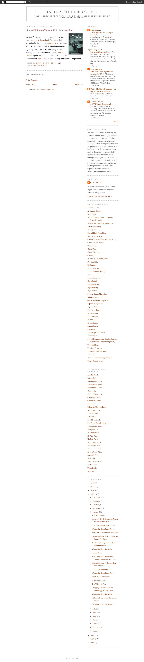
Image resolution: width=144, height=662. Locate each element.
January (96, 631)
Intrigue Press (92, 413)
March (95, 623)
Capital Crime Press (94, 394)
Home (54, 84)
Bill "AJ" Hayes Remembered (100, 104)
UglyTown (91, 471)
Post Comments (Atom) (45, 89)
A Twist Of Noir (96, 101)
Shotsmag (91, 329)
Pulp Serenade (96, 69)
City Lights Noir (93, 397)
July (94, 609)
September (97, 508)
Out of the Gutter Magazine (97, 300)
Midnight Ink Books (95, 426)
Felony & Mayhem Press (96, 407)
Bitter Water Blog (94, 226)
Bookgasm (91, 229)
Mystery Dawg (92, 287)
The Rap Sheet (96, 49)
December (97, 497)
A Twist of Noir (93, 207)
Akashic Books (40, 65)
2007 (92, 639)
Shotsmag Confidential (96, 332)
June (95, 612)
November (97, 501)
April (95, 620)
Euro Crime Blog (93, 268)
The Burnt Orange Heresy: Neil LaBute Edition (103, 544)
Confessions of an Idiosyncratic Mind (101, 239)
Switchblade (92, 464)
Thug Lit (90, 354)
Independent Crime (72, 11)
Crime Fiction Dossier (95, 242)
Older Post (79, 84)
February (96, 627)
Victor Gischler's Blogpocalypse (103, 89)
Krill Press (91, 416)
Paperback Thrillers (94, 306)
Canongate (91, 391)
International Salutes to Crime (100, 52)
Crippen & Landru (94, 400)
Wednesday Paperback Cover (103, 529)
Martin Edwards (93, 284)
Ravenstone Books (94, 448)
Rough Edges (95, 30)
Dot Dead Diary (93, 262)
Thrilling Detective (94, 348)
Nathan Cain (95, 182)
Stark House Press (94, 461)
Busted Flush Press (94, 387)
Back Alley (91, 214)
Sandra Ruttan (92, 326)
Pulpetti (90, 319)
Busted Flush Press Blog (96, 233)
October (96, 504)
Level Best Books (94, 420)
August (96, 512)
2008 (92, 635)
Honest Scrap (97, 552)
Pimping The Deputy (100, 569)
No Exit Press (92, 439)
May (95, 616)
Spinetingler (92, 335)
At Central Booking (95, 211)
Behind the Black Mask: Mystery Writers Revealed (100, 218)
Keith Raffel (92, 281)
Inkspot (90, 274)
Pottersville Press (93, 445)
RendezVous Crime (94, 452)
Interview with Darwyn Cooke (103, 525)
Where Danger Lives (95, 361)
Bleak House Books (95, 384)
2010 (92, 490)
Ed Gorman (91, 265)
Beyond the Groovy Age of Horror (100, 223)
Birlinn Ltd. (91, 378)
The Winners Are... (99, 515)
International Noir (94, 278)
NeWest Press (92, 436)
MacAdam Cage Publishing (97, 423)
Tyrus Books (92, 468)
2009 (92, 494)
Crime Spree (92, 245)
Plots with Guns (93, 310)
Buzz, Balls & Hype (95, 236)
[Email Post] (59, 63)
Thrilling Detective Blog (96, 351)
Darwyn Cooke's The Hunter (102, 604)
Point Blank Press (94, 442)
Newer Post (30, 84)
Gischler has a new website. (99, 91)
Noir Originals (92, 297)
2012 (92, 483)
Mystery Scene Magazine (97, 294)
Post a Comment (32, 80)
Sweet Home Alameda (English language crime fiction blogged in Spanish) (102, 340)
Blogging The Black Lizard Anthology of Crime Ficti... (103, 589)
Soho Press (91, 458)
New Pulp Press (93, 432)
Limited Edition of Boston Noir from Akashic (104, 564)
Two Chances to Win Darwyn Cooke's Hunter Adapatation (104, 558)
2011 (92, 486)
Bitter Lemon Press (94, 381)
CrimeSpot (91, 255)
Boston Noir (53, 43)
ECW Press (91, 403)
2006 (92, 642)
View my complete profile (99, 196)
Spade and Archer (98, 580)
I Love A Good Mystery (96, 271)
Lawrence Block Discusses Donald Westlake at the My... (105, 520)
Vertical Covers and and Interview (105, 532)
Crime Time (91, 249)
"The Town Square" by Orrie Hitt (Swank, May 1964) (101, 72)
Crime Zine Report (94, 252)
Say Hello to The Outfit (101, 576)
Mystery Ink (92, 290)
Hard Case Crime (93, 410)
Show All (115, 121)
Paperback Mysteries (95, 303)
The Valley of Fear (99, 584)
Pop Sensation (92, 313)
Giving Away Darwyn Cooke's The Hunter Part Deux (105, 537)
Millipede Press (93, 429)
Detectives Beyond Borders (97, 258)
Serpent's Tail (92, 455)
